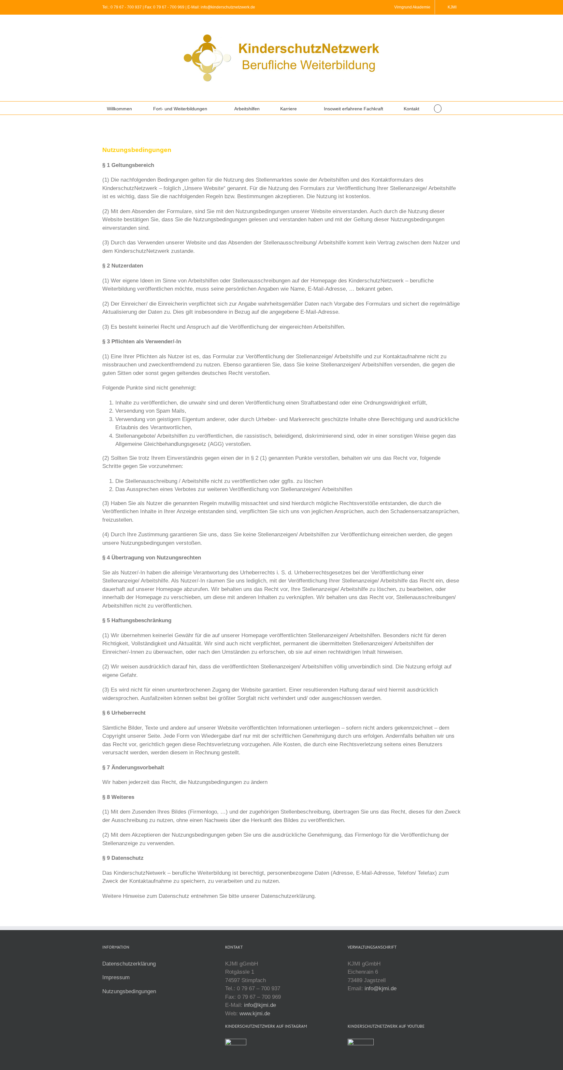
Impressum (116, 977)
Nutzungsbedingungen (129, 991)
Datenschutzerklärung (129, 964)
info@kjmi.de (260, 1005)
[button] (437, 108)
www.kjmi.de (254, 1013)
